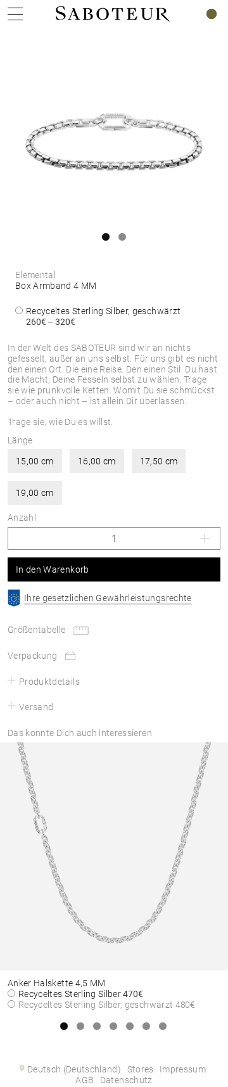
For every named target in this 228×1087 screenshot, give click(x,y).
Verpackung (33, 656)
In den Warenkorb (52, 569)
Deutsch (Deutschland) (74, 1069)
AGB (84, 1080)
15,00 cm (35, 461)
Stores (140, 1069)
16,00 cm (97, 461)
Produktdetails (49, 682)
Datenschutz (126, 1080)
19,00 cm (35, 493)
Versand (36, 707)
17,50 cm (159, 461)
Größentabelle (37, 630)
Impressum (183, 1069)
